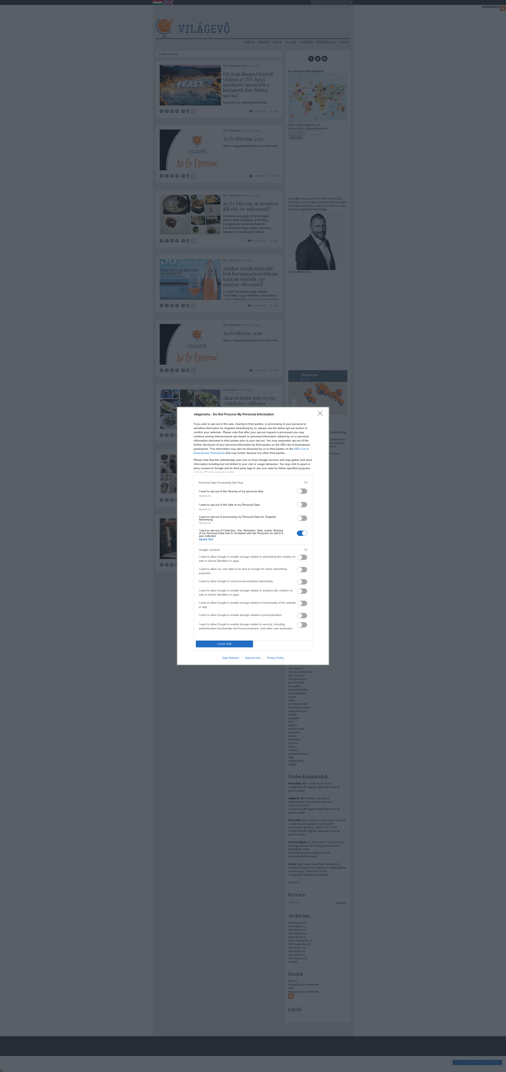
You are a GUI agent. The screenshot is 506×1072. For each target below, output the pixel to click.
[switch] (302, 491)
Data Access (253, 657)
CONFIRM (224, 644)
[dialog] (253, 536)
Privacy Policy (275, 657)
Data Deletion (230, 657)
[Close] (321, 414)
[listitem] (253, 482)
